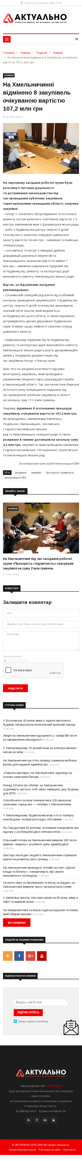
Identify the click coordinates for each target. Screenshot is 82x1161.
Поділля (41, 53)
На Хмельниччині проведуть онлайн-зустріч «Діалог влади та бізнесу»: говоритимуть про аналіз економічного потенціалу (39, 871)
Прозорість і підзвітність (60, 472)
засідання (20, 472)
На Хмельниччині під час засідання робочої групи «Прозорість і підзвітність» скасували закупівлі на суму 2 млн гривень (38, 563)
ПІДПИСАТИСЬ (28, 1012)
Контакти (69, 1149)
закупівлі (36, 472)
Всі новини (16, 923)
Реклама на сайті (50, 1149)
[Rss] (28, 1121)
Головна (9, 53)
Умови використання (22, 1149)
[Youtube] (53, 1121)
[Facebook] (37, 1121)
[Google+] (45, 1121)
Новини (25, 53)
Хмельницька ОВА (15, 477)
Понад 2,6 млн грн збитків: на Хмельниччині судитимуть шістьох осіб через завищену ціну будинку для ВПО (41, 789)
